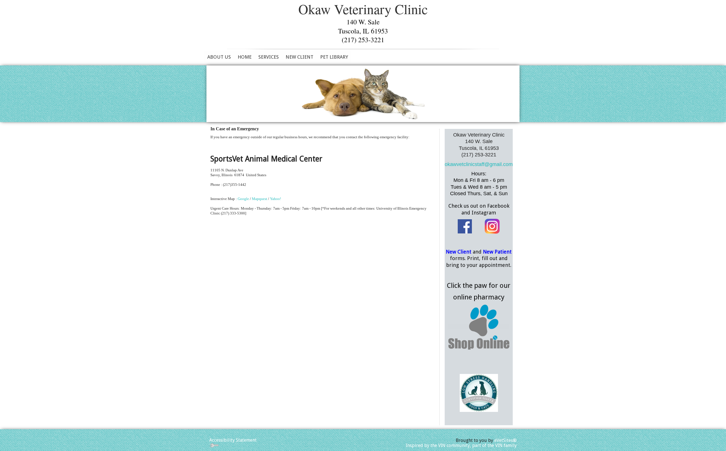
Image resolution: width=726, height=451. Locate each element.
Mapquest (259, 199)
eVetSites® (505, 440)
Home (245, 57)
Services (268, 57)
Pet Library (334, 57)
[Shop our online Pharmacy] (478, 326)
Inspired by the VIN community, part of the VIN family (461, 445)
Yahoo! (275, 199)
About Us (219, 57)
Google (243, 199)
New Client (299, 57)
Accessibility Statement (233, 440)
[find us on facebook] (465, 226)
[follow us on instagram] (492, 226)
